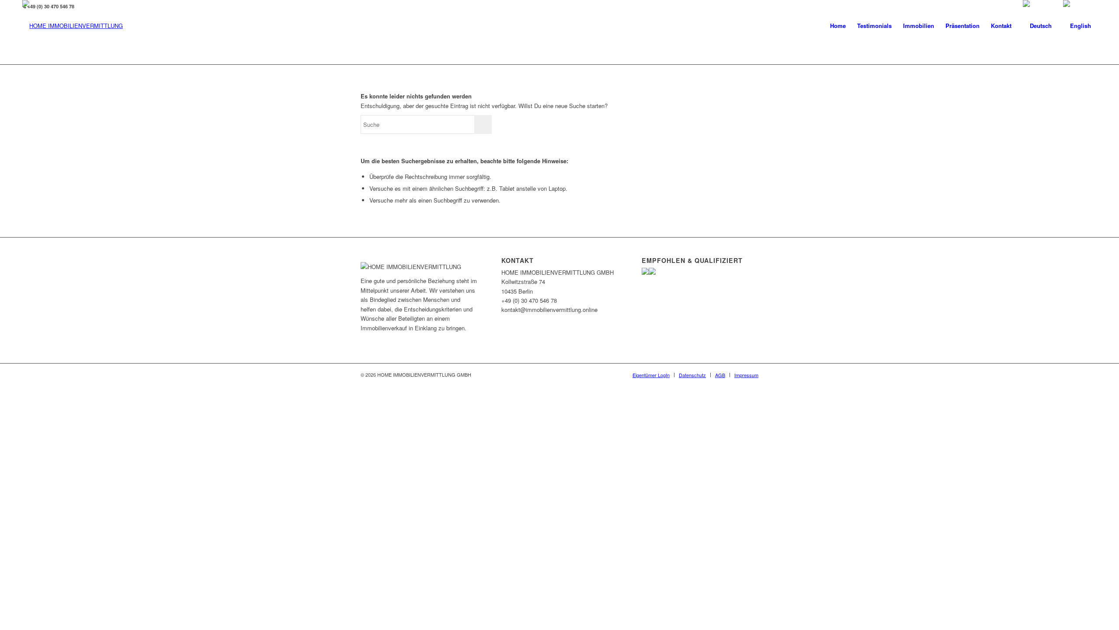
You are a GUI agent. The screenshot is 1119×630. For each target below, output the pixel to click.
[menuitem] (837, 26)
